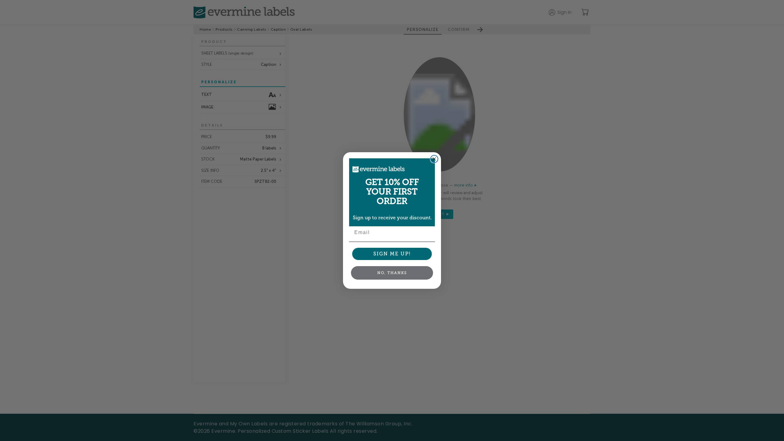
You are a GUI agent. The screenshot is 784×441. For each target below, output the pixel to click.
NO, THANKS (392, 273)
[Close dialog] (434, 159)
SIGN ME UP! (392, 253)
